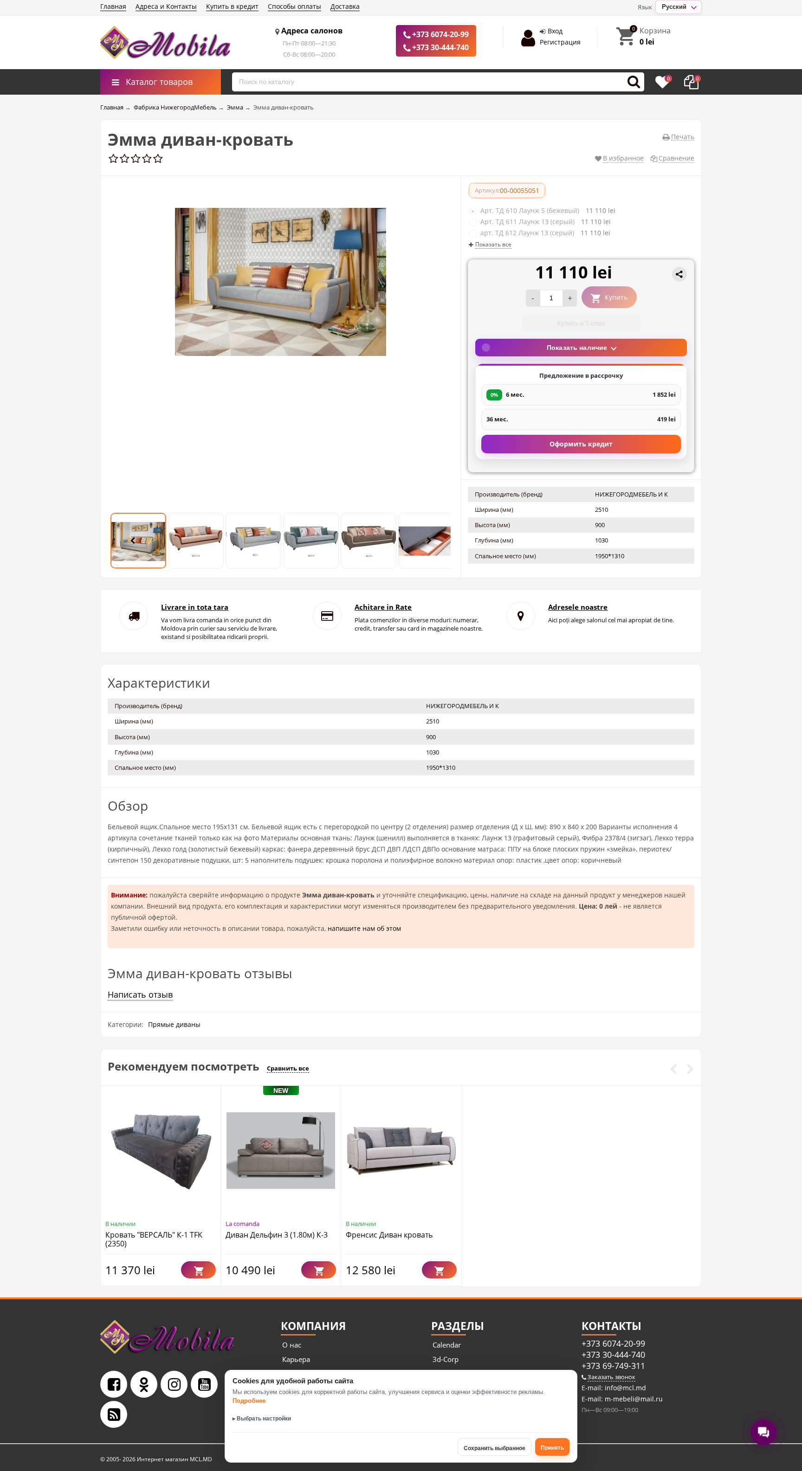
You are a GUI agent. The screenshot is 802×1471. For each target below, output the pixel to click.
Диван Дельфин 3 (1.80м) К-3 (277, 1235)
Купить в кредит (232, 6)
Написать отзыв (140, 994)
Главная (113, 6)
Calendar (447, 1344)
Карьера (296, 1359)
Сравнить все (288, 1068)
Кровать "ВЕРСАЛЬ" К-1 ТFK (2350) (153, 1239)
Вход (555, 30)
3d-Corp (446, 1359)
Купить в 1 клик (581, 323)
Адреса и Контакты (166, 6)
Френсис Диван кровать (389, 1235)
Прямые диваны (174, 1024)
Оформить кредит (581, 443)
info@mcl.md (624, 1387)
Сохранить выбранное (494, 1448)
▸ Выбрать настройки (262, 1418)
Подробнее (249, 1400)
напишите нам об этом (364, 928)
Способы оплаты (294, 6)
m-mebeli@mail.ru (633, 1398)
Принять (552, 1448)
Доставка (345, 6)
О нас (291, 1344)
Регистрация (560, 42)
